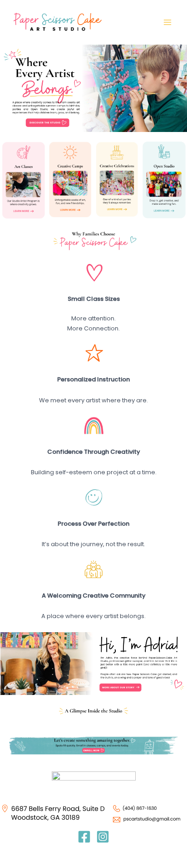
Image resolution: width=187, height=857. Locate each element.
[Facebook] (84, 836)
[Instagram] (102, 836)
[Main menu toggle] (167, 22)
